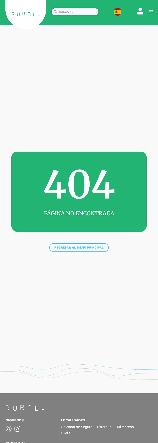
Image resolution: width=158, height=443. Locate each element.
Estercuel (104, 427)
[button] (150, 11)
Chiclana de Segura (76, 427)
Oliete (65, 433)
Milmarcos (125, 427)
